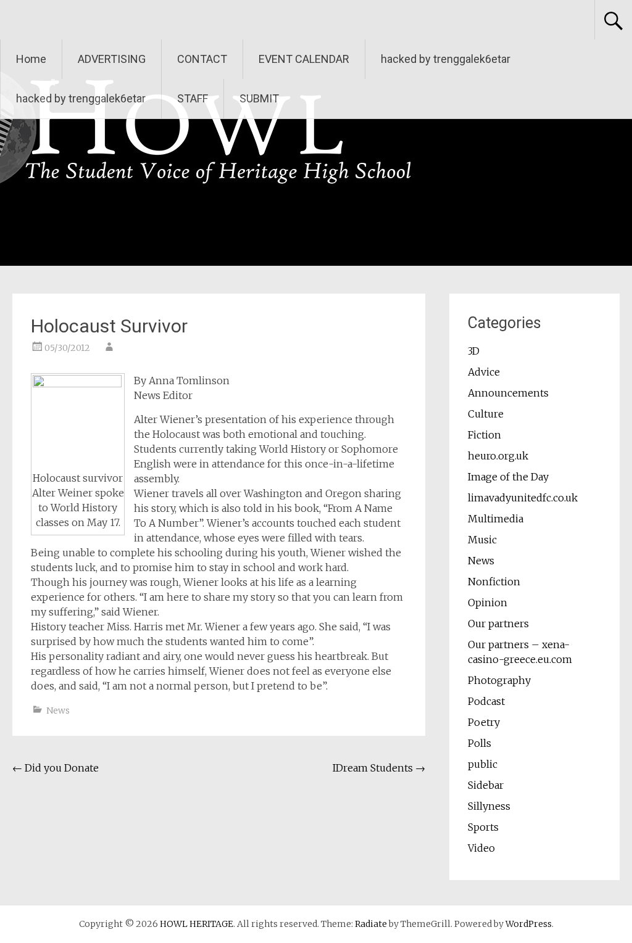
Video (481, 848)
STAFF (192, 98)
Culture (486, 414)
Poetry (484, 722)
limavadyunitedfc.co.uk (523, 498)
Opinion (487, 602)
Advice (484, 372)
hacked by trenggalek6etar (445, 58)
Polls (479, 743)
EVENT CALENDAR (304, 58)
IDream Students (379, 768)
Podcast (486, 701)
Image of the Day (508, 477)
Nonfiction (494, 581)
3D (474, 351)
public (482, 764)
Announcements (508, 393)
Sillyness (489, 806)
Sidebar (486, 785)
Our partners (498, 623)
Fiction (484, 435)
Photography (499, 680)
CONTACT (202, 58)
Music (482, 539)
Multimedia (495, 519)
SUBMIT (259, 98)
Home (31, 58)
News (58, 710)
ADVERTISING (112, 58)
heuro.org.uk (498, 456)
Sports (483, 827)
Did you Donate (55, 768)
